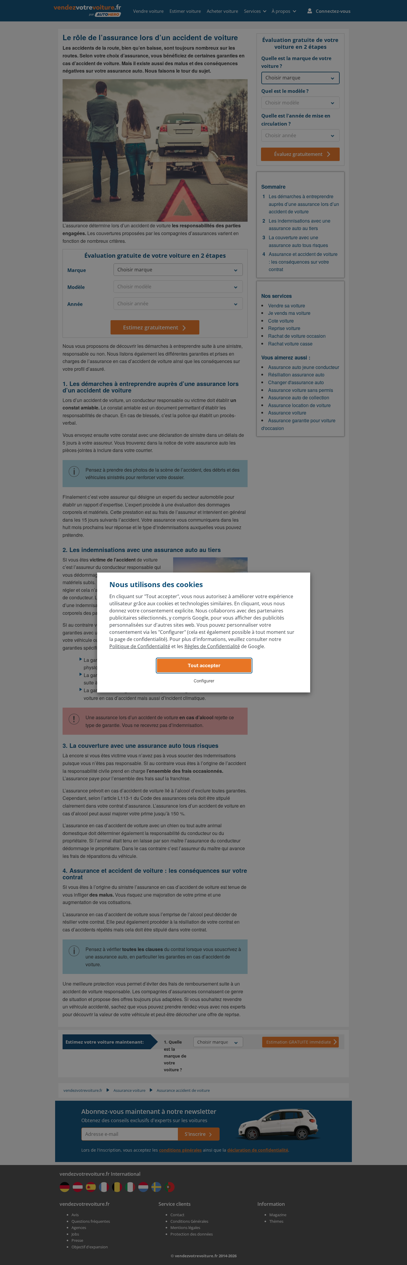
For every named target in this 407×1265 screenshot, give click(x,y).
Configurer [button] (204, 680)
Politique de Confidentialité (139, 646)
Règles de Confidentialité (212, 646)
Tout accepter (204, 665)
